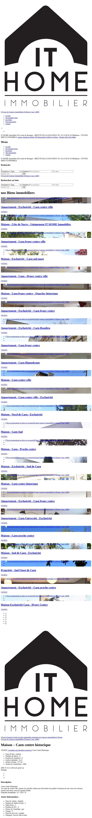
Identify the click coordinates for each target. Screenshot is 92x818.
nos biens (8, 120)
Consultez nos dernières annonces (20, 750)
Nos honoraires (10, 122)
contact (7, 124)
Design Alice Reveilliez (67, 137)
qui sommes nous (11, 118)
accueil (7, 116)
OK (24, 174)
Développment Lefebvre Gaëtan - (47, 137)
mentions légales (29, 137)
